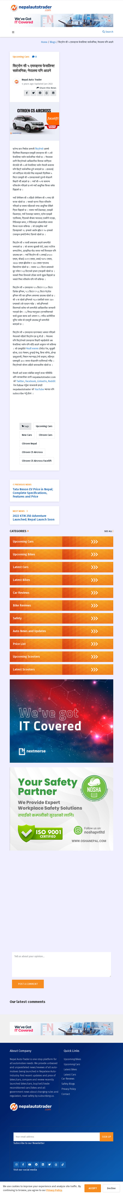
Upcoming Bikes (72, 1059)
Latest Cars (70, 1074)
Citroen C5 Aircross (32, 452)
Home (44, 42)
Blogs (53, 42)
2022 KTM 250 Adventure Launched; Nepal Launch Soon (33, 517)
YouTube (39, 389)
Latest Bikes (70, 1069)
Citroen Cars (45, 435)
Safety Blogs (68, 1083)
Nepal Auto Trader (32, 79)
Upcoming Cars (44, 426)
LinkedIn (42, 381)
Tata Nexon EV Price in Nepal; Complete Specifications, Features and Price (33, 492)
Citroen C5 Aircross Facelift (37, 460)
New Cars (27, 435)
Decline (111, 1188)
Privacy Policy (54, 1190)
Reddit (51, 381)
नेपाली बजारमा (32, 348)
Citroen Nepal (29, 443)
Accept (93, 1188)
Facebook (30, 381)
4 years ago (28, 83)
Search (109, 31)
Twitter (20, 381)
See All (108, 531)
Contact (66, 1094)
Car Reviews (68, 1078)
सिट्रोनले (39, 148)
